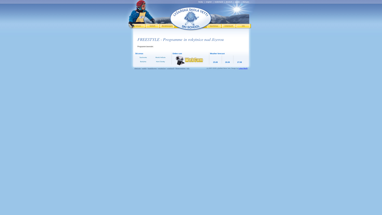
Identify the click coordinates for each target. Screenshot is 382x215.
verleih (144, 68)
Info (243, 26)
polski (237, 2)
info (188, 68)
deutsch (229, 2)
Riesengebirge (180, 68)
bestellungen (152, 68)
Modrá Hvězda (160, 57)
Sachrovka (143, 57)
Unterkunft (228, 26)
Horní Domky (160, 61)
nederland (219, 2)
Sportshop (214, 26)
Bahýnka (143, 61)
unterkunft (170, 68)
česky (200, 2)
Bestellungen (167, 26)
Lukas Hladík (243, 68)
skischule (137, 68)
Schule (138, 26)
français (246, 2)
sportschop (162, 68)
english (209, 2)
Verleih (152, 26)
